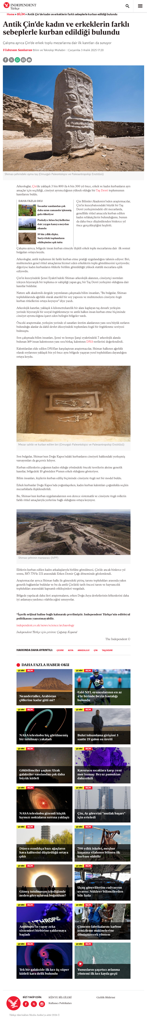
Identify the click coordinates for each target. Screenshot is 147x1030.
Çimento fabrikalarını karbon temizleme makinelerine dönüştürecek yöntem (99, 930)
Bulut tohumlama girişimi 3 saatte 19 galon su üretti (97, 737)
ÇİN (96, 650)
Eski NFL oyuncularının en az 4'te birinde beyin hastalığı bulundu (99, 696)
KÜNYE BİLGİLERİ (60, 997)
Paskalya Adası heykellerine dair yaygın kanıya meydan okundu (53, 224)
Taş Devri (102, 190)
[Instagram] (42, 1004)
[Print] (29, 60)
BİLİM (21, 14)
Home (10, 14)
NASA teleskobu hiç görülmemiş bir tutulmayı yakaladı (43, 737)
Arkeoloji (83, 650)
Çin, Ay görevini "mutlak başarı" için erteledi (101, 815)
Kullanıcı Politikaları (60, 1003)
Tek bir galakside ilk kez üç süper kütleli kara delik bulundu (44, 972)
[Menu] (140, 6)
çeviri (60, 650)
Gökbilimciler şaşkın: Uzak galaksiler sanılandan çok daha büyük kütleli (42, 774)
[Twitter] (34, 1004)
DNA (89, 341)
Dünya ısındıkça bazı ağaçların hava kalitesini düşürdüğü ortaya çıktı (43, 852)
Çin (34, 186)
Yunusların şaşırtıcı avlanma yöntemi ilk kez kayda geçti (98, 972)
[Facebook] (26, 1004)
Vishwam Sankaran (18, 50)
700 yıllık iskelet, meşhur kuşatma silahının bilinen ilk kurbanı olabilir (98, 852)
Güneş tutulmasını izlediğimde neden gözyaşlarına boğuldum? (42, 893)
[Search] (127, 6)
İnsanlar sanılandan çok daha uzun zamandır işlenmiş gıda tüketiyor (54, 210)
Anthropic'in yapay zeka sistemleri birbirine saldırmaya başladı (42, 930)
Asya (70, 650)
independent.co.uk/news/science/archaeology (45, 625)
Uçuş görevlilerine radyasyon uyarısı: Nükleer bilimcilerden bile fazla (100, 891)
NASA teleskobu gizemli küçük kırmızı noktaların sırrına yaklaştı (44, 815)
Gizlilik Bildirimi (105, 997)
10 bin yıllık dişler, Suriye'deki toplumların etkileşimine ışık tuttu (51, 238)
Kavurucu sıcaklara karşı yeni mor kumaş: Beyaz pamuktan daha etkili (99, 774)
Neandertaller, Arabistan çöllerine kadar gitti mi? (37, 698)
